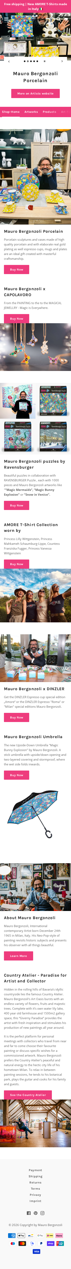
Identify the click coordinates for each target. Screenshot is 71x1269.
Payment (35, 1170)
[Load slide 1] (25, 62)
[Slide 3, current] (31, 62)
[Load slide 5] (37, 62)
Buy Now (35, 93)
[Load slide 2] (28, 62)
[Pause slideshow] (44, 61)
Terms (35, 1188)
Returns (35, 1182)
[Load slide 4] (34, 62)
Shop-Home (11, 112)
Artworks (31, 112)
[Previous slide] (9, 61)
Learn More (18, 956)
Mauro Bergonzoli (50, 1225)
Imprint (35, 1201)
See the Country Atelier (28, 1095)
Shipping (36, 1176)
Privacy (35, 1195)
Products (49, 112)
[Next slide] (62, 61)
